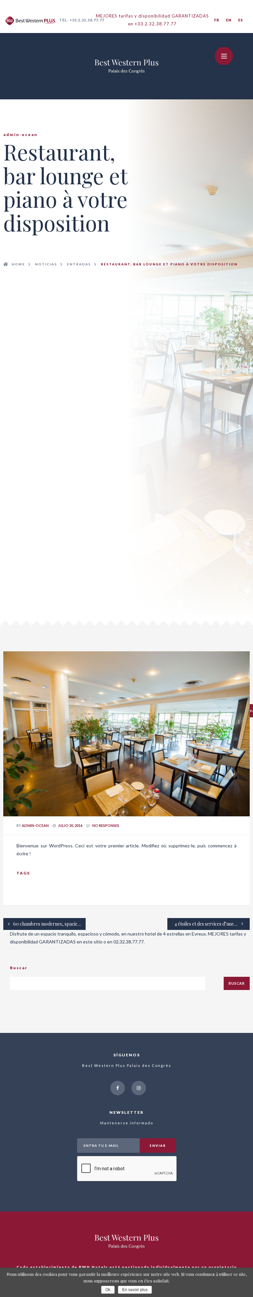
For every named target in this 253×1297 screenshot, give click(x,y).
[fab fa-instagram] (138, 1088)
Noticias (46, 264)
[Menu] (224, 56)
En (229, 20)
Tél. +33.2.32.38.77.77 (81, 20)
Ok (107, 1289)
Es (240, 20)
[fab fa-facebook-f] (117, 1088)
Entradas (79, 264)
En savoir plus (135, 1289)
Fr (216, 20)
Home (18, 264)
